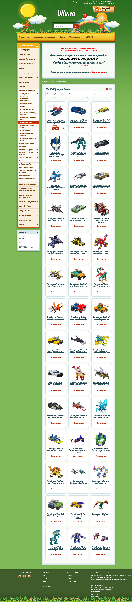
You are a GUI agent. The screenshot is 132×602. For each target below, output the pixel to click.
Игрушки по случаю (26, 220)
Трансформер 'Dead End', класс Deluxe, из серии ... (101, 121)
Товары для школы (25, 211)
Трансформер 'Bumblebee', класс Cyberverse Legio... (56, 351)
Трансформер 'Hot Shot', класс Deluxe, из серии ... (78, 121)
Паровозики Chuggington (26, 150)
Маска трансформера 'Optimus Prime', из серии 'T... (101, 450)
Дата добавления (87, 97)
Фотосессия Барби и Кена (26, 247)
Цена (61, 97)
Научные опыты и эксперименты (25, 196)
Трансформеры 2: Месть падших (27, 126)
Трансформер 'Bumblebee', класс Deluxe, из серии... (79, 252)
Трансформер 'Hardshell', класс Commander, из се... (101, 384)
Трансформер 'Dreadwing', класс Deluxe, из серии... (55, 449)
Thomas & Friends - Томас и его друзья (27, 171)
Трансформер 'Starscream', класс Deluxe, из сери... (56, 285)
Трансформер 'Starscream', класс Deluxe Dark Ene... (56, 219)
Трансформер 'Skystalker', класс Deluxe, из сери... (101, 416)
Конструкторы (24, 82)
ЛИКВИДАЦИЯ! (24, 50)
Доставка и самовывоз (44, 37)
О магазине (24, 37)
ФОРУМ (89, 37)
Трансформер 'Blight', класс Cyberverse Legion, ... (78, 549)
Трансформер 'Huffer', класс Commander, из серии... (78, 516)
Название (56, 97)
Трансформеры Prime (26, 122)
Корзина (45, 583)
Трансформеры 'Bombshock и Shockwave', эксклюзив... (78, 483)
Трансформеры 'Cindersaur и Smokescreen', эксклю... (101, 548)
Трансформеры (24, 94)
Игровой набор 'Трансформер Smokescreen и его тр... (78, 450)
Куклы (21, 68)
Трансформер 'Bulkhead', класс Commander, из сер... (101, 319)
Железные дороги (24, 175)
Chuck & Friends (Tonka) (26, 143)
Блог (24, 1)
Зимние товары (24, 54)
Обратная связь (76, 37)
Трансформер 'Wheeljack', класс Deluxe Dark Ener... (78, 187)
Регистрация (76, 2)
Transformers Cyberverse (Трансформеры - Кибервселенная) (26, 98)
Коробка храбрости (99, 72)
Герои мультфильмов (26, 73)
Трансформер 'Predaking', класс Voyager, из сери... (55, 318)
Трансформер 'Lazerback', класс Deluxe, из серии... (101, 252)
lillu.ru (66, 15)
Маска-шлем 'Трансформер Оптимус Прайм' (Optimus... (56, 155)
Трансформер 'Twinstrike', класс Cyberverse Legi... (101, 351)
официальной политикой (106, 577)
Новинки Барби (23, 238)
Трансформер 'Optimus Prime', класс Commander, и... (78, 319)
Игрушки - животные (26, 64)
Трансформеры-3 (25, 130)
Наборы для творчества (27, 201)
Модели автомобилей (25, 164)
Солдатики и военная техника (26, 154)
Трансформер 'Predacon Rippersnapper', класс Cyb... (55, 549)
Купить (55, 129)
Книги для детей (25, 206)
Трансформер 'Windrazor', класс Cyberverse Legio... (100, 515)
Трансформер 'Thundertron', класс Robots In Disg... (56, 187)
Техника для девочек (25, 158)
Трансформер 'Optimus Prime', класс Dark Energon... (101, 220)
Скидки (63, 37)
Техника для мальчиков (26, 161)
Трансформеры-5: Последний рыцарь (28, 139)
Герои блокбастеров (26, 77)
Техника (22, 87)
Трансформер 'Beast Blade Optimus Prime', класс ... (55, 515)
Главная (46, 81)
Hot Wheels (22, 146)
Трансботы (23, 106)
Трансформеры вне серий (27, 110)
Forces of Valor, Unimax (26, 167)
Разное (21, 224)
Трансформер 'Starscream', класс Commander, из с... (79, 416)
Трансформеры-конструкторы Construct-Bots (28, 113)
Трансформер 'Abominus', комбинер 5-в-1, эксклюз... (100, 483)
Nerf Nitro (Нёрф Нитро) (27, 91)
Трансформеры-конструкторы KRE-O (28, 118)
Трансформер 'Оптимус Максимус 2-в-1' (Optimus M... (56, 122)
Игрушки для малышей (27, 59)
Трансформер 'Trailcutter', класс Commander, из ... (55, 416)
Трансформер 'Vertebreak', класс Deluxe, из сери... (55, 482)
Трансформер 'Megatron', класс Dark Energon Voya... (56, 252)
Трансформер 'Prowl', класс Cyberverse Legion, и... (55, 384)
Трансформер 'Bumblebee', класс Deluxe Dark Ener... (102, 187)
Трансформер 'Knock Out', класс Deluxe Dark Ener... (78, 219)
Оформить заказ (47, 586)
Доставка (45, 578)
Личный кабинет (67, 2)
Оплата (44, 581)
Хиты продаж (67, 97)
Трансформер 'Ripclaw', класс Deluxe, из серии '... (101, 285)
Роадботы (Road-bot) (26, 103)
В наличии (95, 97)
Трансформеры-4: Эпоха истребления (26, 134)
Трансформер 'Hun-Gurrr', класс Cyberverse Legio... (78, 384)
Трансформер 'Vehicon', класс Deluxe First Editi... (101, 154)
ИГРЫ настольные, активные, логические (27, 190)
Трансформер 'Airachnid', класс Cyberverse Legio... (78, 351)
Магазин (19, 1)
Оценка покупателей (77, 97)
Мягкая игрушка (25, 215)
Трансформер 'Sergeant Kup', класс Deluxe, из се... (78, 155)
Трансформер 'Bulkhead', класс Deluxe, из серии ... (78, 285)
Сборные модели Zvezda (27, 184)
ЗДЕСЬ (86, 66)
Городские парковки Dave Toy (27, 179)
